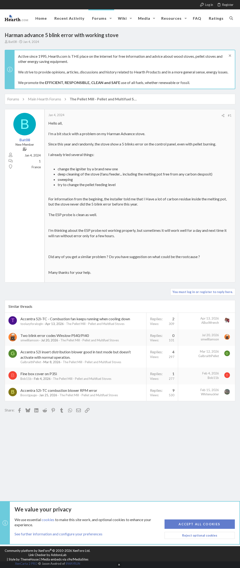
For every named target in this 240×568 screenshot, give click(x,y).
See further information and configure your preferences (58, 534)
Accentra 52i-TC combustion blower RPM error (58, 390)
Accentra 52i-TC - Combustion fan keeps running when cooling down (75, 318)
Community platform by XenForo (47, 551)
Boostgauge (28, 395)
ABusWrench (210, 322)
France (36, 167)
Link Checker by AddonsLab (48, 555)
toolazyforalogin (31, 324)
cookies (48, 519)
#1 (230, 115)
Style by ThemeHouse (24, 559)
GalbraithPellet (30, 362)
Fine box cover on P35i (38, 373)
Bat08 (12, 42)
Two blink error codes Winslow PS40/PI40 (54, 335)
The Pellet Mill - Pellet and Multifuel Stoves (95, 324)
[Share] (223, 115)
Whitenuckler (210, 394)
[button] (110, 18)
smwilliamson (29, 340)
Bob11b (26, 379)
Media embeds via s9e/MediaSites (64, 559)
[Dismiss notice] (229, 56)
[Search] (231, 18)
